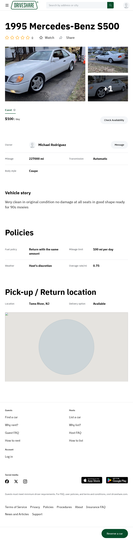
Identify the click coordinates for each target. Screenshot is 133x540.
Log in (9, 456)
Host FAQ (75, 433)
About (79, 507)
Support (37, 514)
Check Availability (114, 120)
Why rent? (11, 425)
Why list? (75, 425)
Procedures (64, 507)
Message (119, 144)
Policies (48, 507)
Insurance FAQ (96, 507)
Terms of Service (16, 507)
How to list (76, 440)
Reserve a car (115, 533)
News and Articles (17, 514)
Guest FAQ (12, 433)
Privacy (35, 507)
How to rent (12, 440)
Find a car (11, 417)
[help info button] (14, 110)
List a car (75, 417)
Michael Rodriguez (52, 145)
